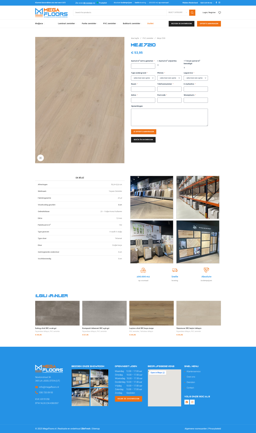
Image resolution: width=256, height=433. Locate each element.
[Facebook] (186, 402)
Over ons (191, 376)
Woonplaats (190, 95)
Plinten (161, 73)
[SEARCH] (192, 13)
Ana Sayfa (135, 38)
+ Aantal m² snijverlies (167, 61)
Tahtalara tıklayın (146, 331)
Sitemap (96, 428)
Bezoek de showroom (181, 23)
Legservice (189, 73)
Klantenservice (194, 371)
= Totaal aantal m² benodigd (192, 62)
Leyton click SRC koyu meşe (141, 328)
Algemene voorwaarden (196, 428)
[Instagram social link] (219, 3)
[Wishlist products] (219, 12)
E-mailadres (190, 84)
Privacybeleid (214, 428)
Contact (190, 387)
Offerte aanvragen (209, 23)
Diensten (191, 382)
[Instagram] (192, 402)
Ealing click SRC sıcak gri (45, 328)
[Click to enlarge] (40, 158)
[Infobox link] (190, 3)
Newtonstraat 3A (43, 377)
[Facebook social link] (216, 3)
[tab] (80, 177)
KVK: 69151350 (42, 399)
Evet (120, 204)
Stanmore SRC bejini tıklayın (188, 328)
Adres (134, 95)
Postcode (162, 95)
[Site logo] (51, 12)
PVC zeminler (148, 38)
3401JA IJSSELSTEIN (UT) (47, 380)
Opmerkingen (137, 106)
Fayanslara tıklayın (42, 331)
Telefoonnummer (165, 84)
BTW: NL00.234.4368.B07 (47, 403)
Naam (134, 84)
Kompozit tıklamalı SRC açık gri (95, 328)
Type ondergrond (139, 73)
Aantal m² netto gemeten (143, 61)
